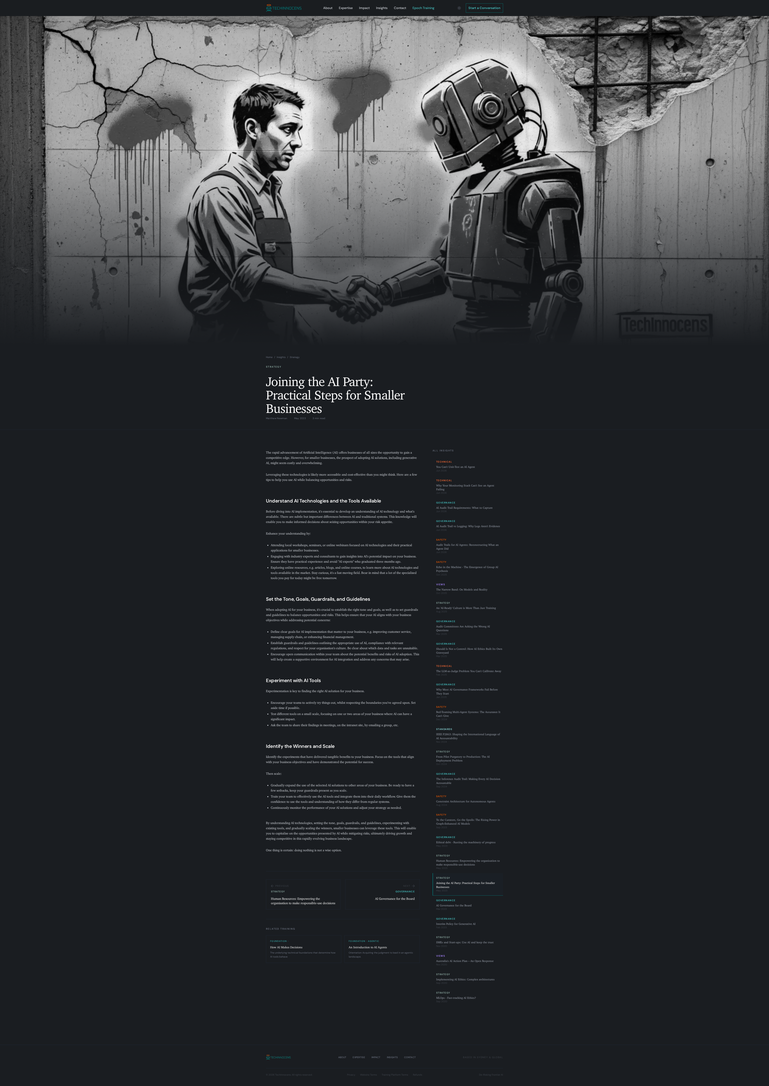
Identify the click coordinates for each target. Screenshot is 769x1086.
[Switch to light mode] (459, 8)
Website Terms (368, 1074)
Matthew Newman (276, 418)
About (327, 8)
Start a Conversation (484, 8)
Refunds (417, 1074)
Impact (364, 8)
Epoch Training (423, 8)
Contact (400, 8)
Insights (382, 8)
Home (269, 357)
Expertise (346, 8)
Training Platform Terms (395, 1074)
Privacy (351, 1074)
